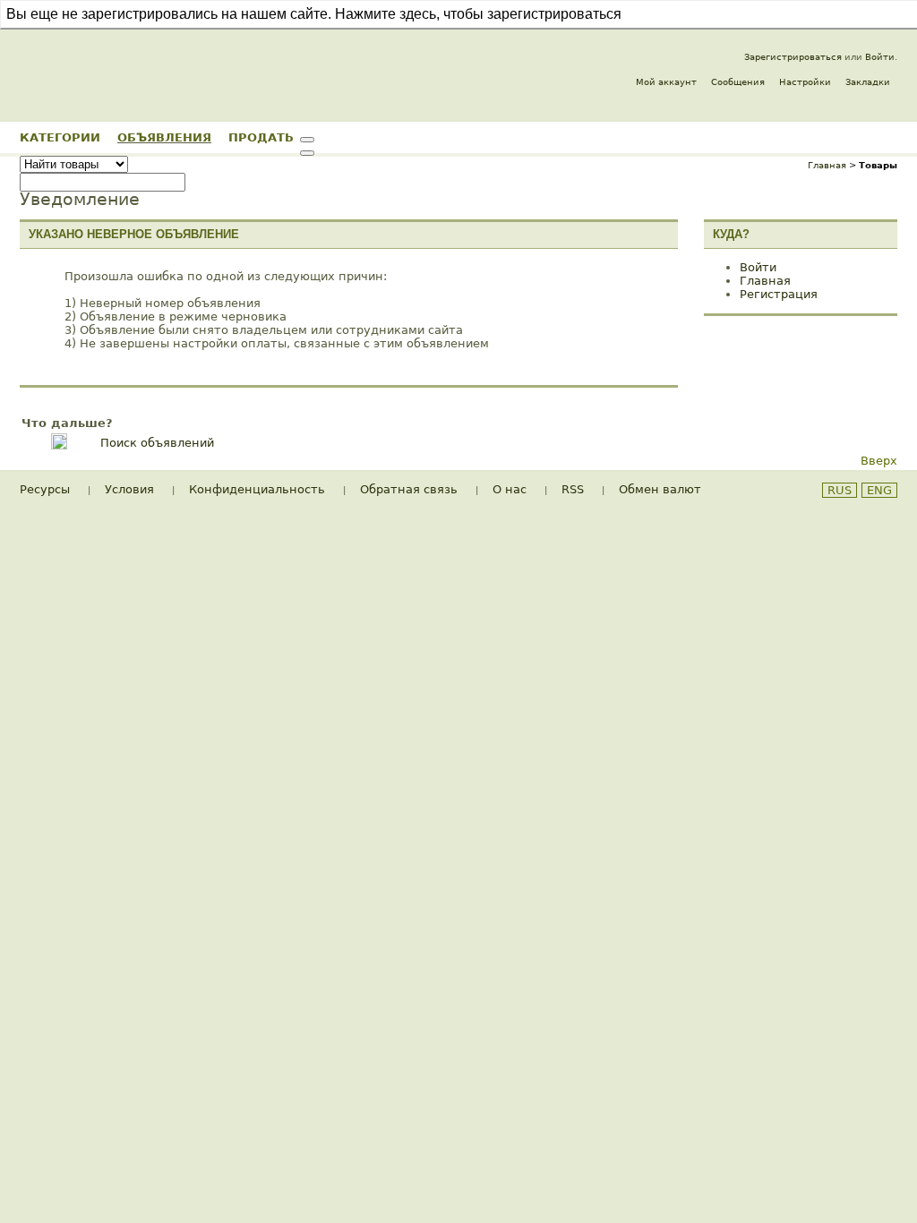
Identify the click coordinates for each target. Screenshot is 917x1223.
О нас (510, 489)
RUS (839, 490)
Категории (60, 137)
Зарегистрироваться (793, 57)
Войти (880, 57)
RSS (572, 489)
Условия (129, 489)
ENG (879, 490)
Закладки (867, 82)
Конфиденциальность (257, 489)
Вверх (879, 460)
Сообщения (738, 82)
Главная (827, 165)
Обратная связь (409, 489)
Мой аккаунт (666, 82)
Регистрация (779, 294)
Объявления (164, 137)
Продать (261, 137)
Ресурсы (45, 489)
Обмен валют (660, 489)
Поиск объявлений (157, 442)
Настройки (805, 82)
